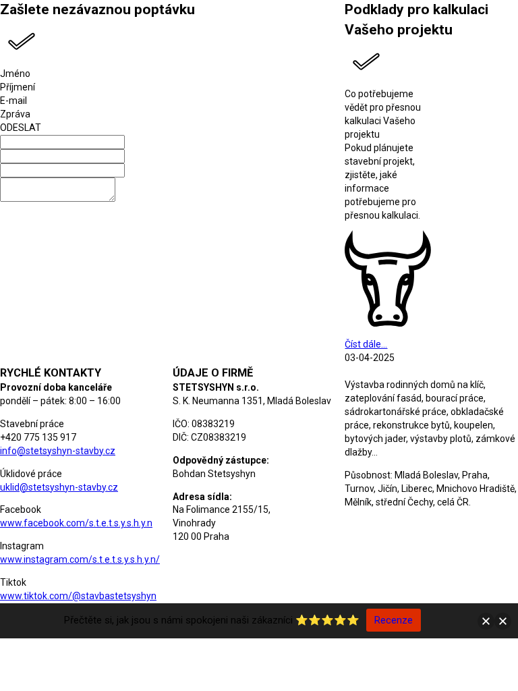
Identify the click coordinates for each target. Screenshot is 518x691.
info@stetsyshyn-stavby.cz (57, 450)
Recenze (393, 620)
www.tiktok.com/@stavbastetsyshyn (78, 595)
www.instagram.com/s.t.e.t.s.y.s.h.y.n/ (80, 559)
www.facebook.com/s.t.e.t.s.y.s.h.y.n (76, 523)
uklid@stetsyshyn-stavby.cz (59, 487)
